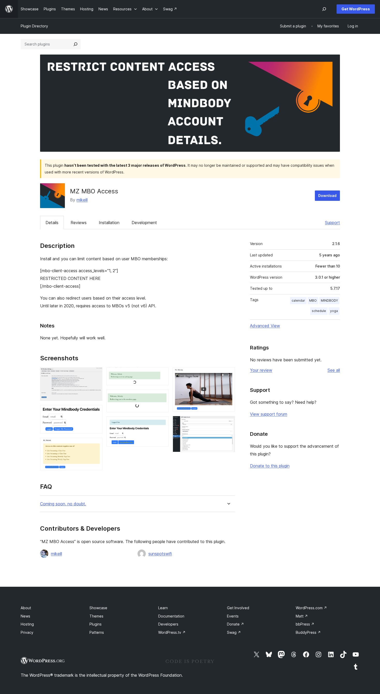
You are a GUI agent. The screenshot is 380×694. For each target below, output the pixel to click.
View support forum (268, 414)
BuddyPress (308, 632)
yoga (334, 311)
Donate (235, 624)
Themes (96, 616)
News (25, 616)
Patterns (96, 632)
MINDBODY (329, 300)
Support (332, 222)
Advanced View (265, 325)
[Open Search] (324, 9)
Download (327, 195)
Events (233, 616)
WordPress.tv (172, 632)
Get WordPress (355, 9)
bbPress (305, 624)
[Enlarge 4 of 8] (161, 374)
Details (51, 222)
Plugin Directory (34, 26)
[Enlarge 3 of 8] (95, 444)
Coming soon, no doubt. (63, 503)
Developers (168, 624)
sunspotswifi (160, 553)
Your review (261, 370)
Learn (163, 608)
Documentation (171, 616)
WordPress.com (311, 608)
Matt (302, 616)
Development (144, 222)
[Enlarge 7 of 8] (228, 374)
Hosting (27, 624)
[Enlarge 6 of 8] (161, 423)
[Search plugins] (75, 44)
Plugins (95, 624)
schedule (319, 311)
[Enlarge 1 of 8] (95, 374)
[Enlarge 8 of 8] (228, 422)
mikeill (82, 199)
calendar (298, 300)
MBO (313, 300)
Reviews (79, 222)
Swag (234, 632)
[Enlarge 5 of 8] (161, 396)
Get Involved (238, 608)
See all (334, 370)
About (26, 608)
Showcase (98, 608)
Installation (109, 222)
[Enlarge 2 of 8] (95, 412)
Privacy (27, 632)
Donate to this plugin (270, 465)
